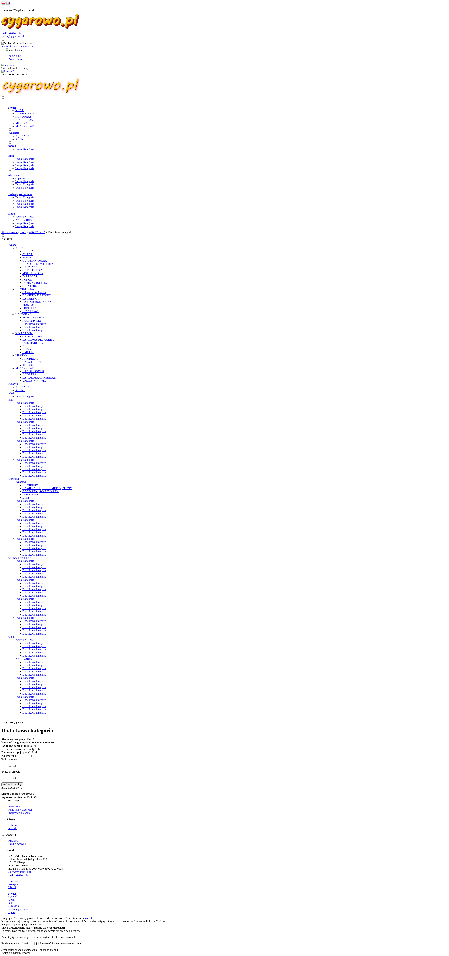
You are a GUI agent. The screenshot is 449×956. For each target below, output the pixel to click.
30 (31, 745)
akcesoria (13, 905)
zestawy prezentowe (19, 909)
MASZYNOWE (24, 126)
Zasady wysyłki (17, 843)
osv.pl (88, 918)
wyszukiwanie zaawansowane (18, 46)
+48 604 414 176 (11, 32)
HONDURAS (23, 116)
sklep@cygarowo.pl (12, 36)
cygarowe (20, 178)
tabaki (11, 899)
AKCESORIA (23, 219)
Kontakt (12, 828)
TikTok (12, 887)
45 (35, 745)
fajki (10, 902)
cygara (12, 893)
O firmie (13, 825)
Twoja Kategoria (24, 148)
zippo (11, 912)
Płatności (13, 840)
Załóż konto (15, 59)
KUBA (19, 110)
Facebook (13, 880)
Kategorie (6, 238)
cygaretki (13, 896)
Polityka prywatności (20, 809)
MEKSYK (21, 122)
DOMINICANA (24, 113)
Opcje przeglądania (12, 722)
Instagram (13, 884)
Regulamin (14, 806)
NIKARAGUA (24, 119)
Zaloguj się (14, 55)
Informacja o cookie (19, 812)
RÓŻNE (20, 139)
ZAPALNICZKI (24, 216)
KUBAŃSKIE (23, 135)
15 (28, 745)
